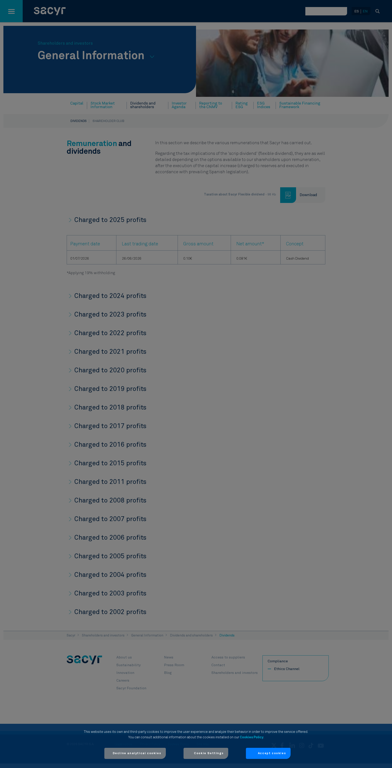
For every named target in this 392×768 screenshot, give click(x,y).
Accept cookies (272, 753)
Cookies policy (251, 737)
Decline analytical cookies (137, 753)
